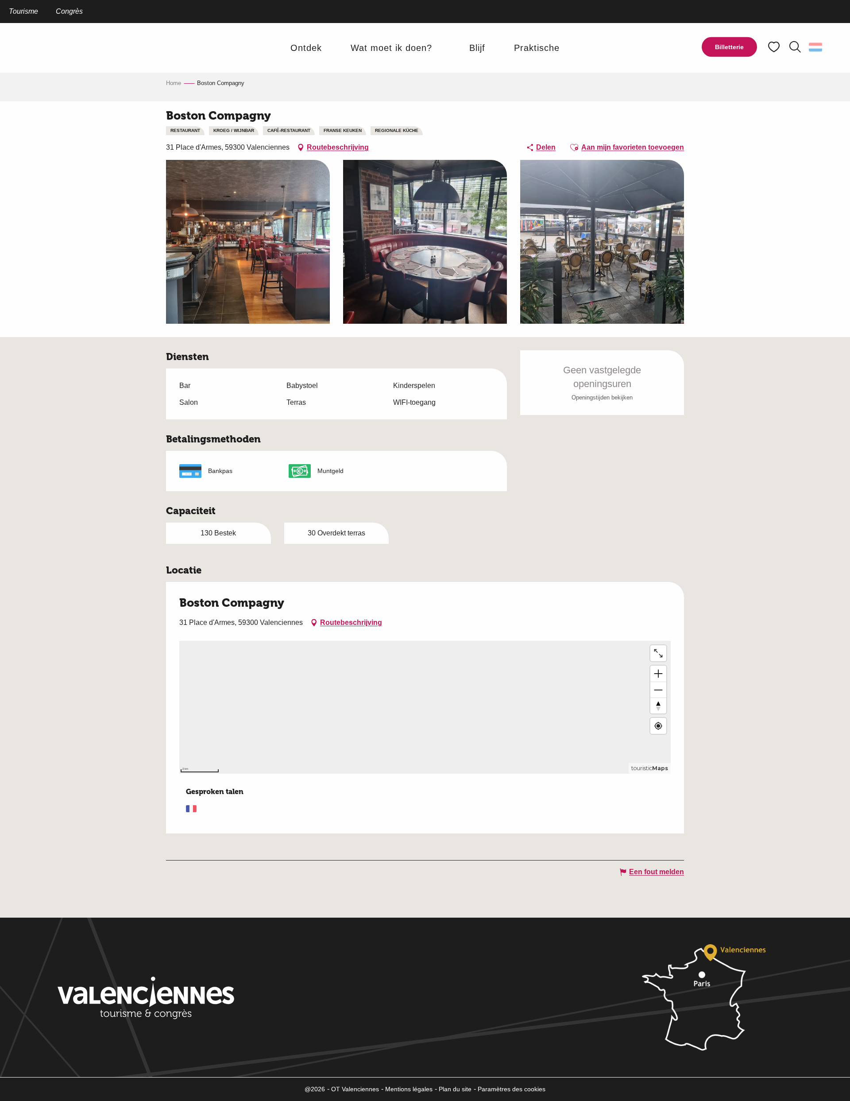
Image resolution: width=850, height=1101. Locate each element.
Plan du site (455, 1089)
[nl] (816, 47)
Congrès (69, 11)
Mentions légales (409, 1089)
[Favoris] (774, 47)
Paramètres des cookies (511, 1089)
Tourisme (23, 11)
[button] (795, 47)
